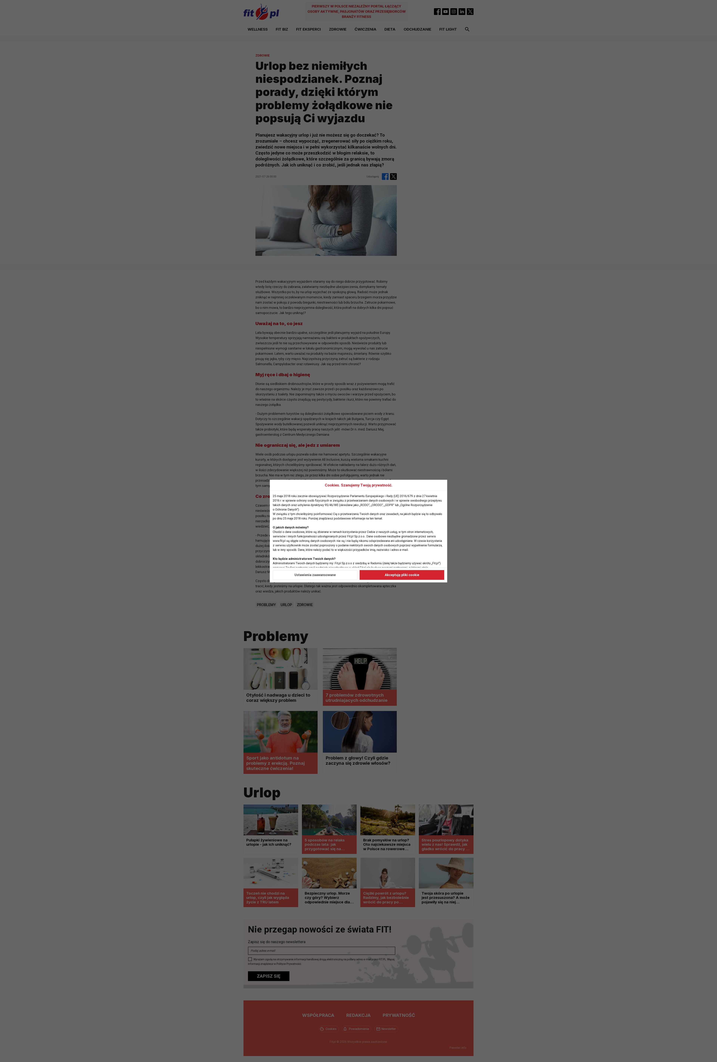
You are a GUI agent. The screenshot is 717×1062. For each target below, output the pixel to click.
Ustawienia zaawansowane (315, 575)
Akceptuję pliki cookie (402, 575)
